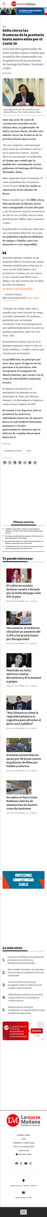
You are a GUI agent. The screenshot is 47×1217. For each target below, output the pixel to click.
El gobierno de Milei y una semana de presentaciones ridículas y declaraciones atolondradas (25, 960)
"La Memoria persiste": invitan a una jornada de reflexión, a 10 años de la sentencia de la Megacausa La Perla (24, 531)
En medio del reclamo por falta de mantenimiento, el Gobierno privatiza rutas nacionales (24, 542)
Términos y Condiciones (23, 1143)
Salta (29, 451)
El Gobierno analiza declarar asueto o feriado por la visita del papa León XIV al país (24, 537)
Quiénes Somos (23, 1135)
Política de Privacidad (23, 1146)
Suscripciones (25, 1154)
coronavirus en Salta (13, 451)
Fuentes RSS (23, 1150)
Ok (23, 1212)
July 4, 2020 (32, 297)
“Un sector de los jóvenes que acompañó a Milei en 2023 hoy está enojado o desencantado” (24, 985)
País (4, 26)
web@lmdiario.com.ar (23, 1198)
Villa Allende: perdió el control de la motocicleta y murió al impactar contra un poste (25, 997)
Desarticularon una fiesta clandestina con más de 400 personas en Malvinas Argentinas (26, 1010)
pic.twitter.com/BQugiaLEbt (18, 288)
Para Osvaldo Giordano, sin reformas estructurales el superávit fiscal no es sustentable (26, 972)
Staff (23, 1139)
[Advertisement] (23, 491)
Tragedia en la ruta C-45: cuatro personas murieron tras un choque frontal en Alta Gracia (24, 547)
